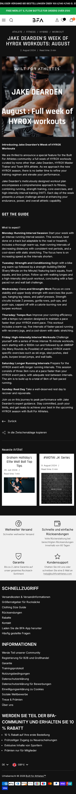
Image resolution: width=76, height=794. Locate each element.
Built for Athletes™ (36, 776)
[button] (11, 20)
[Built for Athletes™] (38, 20)
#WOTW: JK (56, 457)
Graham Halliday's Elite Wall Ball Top (19, 461)
